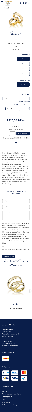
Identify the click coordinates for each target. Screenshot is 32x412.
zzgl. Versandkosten (16, 129)
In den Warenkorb (23, 133)
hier (3, 243)
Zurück (7, 8)
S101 (16, 304)
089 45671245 (10, 343)
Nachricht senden (9, 256)
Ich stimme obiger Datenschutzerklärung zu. (15, 250)
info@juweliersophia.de (10, 346)
